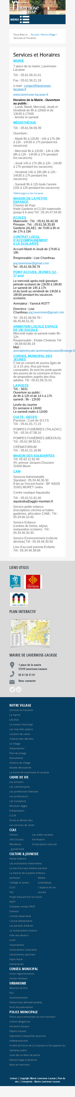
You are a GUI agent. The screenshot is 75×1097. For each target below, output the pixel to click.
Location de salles (19, 733)
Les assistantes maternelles (25, 863)
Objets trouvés (17, 1031)
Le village (14, 743)
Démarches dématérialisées (25, 1002)
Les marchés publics (21, 729)
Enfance (14, 911)
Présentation (16, 748)
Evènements (16, 964)
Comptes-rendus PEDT (22, 906)
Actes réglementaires (21, 973)
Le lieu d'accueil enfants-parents (28, 868)
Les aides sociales (42, 834)
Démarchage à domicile (23, 1059)
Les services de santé (21, 825)
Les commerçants (19, 786)
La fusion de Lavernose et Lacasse (29, 772)
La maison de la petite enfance (27, 872)
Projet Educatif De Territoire (25, 896)
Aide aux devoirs (19, 935)
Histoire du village (20, 762)
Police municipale (23, 1012)
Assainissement (18, 997)
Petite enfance (17, 858)
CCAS (12, 829)
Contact (14, 1078)
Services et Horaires (21, 710)
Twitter (12, 689)
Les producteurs (18, 796)
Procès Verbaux (18, 978)
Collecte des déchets (21, 738)
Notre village (20, 705)
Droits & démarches (21, 820)
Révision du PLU (18, 987)
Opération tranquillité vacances (27, 1035)
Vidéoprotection (18, 1040)
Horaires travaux (19, 1026)
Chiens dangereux (19, 1021)
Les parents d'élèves (21, 925)
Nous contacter (27, 681)
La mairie (14, 714)
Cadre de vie (18, 777)
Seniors (13, 834)
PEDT (12, 901)
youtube (19, 689)
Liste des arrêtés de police (24, 1055)
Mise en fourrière (19, 1064)
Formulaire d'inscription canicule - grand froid (33, 844)
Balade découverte (20, 767)
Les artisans (16, 781)
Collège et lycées (19, 882)
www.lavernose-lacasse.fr (30, 94)
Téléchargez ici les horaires (28, 193)
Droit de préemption (21, 1007)
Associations (16, 944)
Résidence (15, 844)
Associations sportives (22, 954)
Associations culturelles (23, 949)
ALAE (12, 940)
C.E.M (12, 815)
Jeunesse (14, 877)
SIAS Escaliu (16, 839)
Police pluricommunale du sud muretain (32, 1016)
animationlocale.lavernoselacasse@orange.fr (44, 350)
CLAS (12, 887)
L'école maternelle (20, 916)
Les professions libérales (23, 791)
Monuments (16, 757)
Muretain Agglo (18, 805)
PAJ (11, 892)
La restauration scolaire (23, 930)
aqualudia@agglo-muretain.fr (33, 501)
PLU (11, 992)
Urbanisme (17, 983)
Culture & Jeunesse (23, 853)
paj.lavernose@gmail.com (31, 263)
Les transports (17, 801)
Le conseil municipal (21, 724)
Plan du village (17, 753)
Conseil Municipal (23, 968)
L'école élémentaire (20, 920)
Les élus (14, 719)
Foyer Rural (16, 959)
